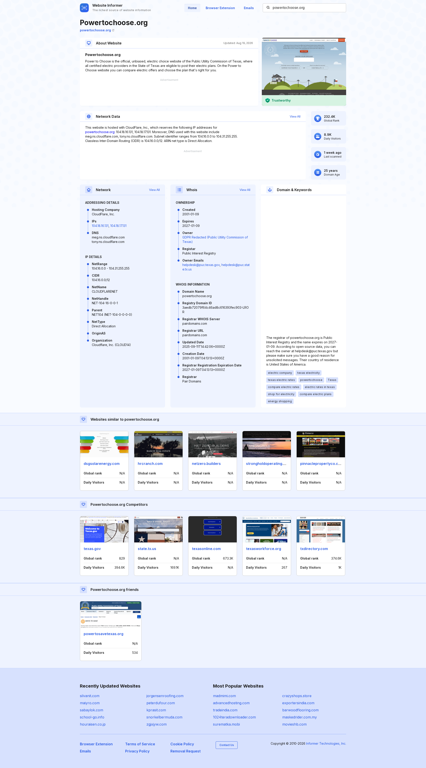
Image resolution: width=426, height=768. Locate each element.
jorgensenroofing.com (164, 696)
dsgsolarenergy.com (102, 463)
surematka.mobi (226, 724)
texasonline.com (206, 548)
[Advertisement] (169, 92)
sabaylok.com (91, 710)
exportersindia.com (298, 703)
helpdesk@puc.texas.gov (201, 265)
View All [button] (295, 116)
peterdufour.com (160, 703)
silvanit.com (89, 696)
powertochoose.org (95, 30)
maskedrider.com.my (299, 717)
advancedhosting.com (231, 703)
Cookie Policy (182, 744)
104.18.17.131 (118, 226)
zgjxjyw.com (156, 724)
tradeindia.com (225, 710)
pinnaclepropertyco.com (321, 463)
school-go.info (92, 717)
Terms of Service (140, 744)
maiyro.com (90, 703)
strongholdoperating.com (268, 463)
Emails (249, 8)
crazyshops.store (297, 696)
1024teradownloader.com (234, 717)
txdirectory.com (314, 548)
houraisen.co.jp (93, 724)
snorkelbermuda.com (164, 717)
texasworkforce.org (263, 548)
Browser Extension (220, 8)
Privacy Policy (137, 751)
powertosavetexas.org (103, 634)
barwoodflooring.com (300, 710)
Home (192, 8)
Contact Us (226, 745)
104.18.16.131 (100, 226)
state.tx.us (147, 548)
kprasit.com (156, 710)
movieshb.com (294, 724)
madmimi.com (224, 696)
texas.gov (92, 548)
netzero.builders (206, 463)
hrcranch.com (150, 463)
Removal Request (185, 751)
